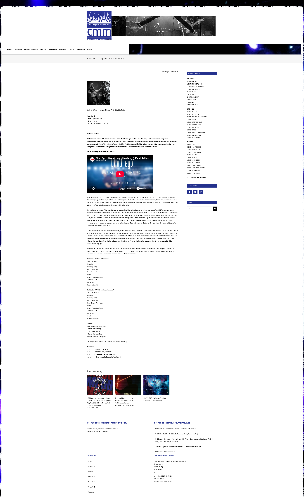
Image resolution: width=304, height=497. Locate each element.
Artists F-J (91, 469)
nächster (173, 72)
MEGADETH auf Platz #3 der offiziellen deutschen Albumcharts (175, 426)
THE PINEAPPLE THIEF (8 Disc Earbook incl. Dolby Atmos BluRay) (176, 432)
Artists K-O (91, 474)
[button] (96, 49)
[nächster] (167, 391)
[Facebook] (189, 192)
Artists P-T (91, 479)
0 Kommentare (100, 405)
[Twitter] (195, 192)
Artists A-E (91, 464)
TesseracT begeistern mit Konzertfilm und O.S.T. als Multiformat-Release (96, 400)
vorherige (165, 72)
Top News (91, 495)
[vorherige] (88, 391)
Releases (91, 490)
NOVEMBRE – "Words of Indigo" (126, 398)
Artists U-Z (91, 485)
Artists (90, 459)
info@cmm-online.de (164, 479)
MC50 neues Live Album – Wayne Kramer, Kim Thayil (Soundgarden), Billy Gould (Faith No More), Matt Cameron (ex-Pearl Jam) (184, 438)
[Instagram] (201, 192)
